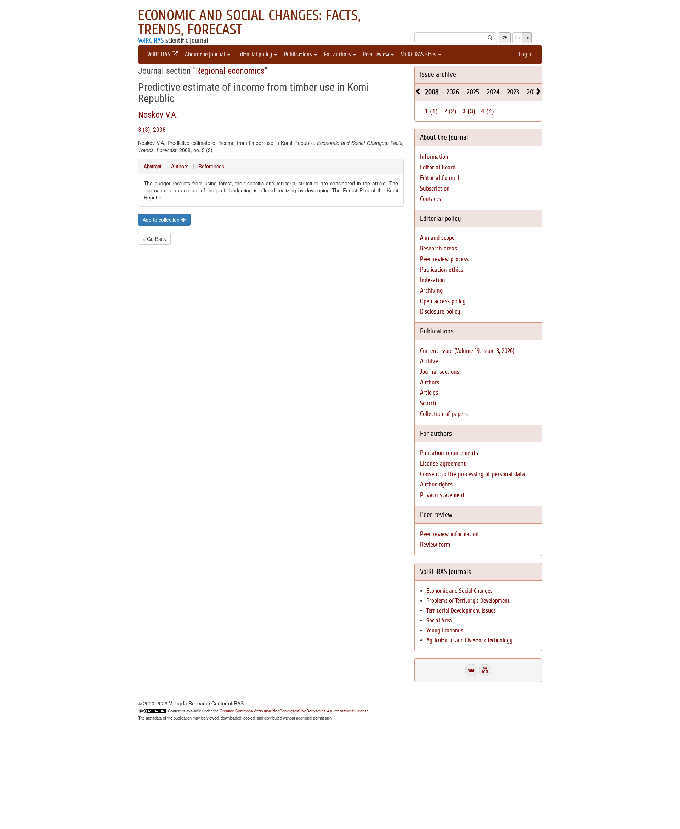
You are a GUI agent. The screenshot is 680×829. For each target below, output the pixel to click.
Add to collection (162, 219)
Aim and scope (437, 238)
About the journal (206, 54)
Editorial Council (439, 178)
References (211, 166)
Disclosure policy (440, 311)
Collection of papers (444, 414)
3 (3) (468, 110)
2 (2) (450, 110)
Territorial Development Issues (461, 610)
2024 (493, 92)
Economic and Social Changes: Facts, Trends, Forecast (249, 22)
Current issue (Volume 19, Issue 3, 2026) (467, 351)
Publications (298, 54)
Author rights (436, 484)
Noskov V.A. (158, 115)
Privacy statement (442, 495)
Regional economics (230, 71)
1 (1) (431, 110)
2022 (533, 92)
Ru (517, 37)
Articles (429, 392)
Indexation (432, 280)
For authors (338, 54)
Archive (429, 361)
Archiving (431, 290)
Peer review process (444, 259)
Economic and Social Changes (459, 590)
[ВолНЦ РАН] (471, 670)
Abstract (153, 166)
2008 (432, 92)
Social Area (439, 620)
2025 (473, 92)
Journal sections (439, 372)
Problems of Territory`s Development (468, 600)
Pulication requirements (449, 453)
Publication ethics (441, 269)
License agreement (443, 463)
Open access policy (443, 301)
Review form (435, 544)
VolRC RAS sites (419, 54)
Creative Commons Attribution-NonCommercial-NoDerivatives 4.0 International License (294, 711)
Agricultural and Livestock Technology (469, 640)
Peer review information (449, 534)
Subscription (435, 188)
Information (434, 156)
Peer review (376, 54)
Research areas (438, 248)
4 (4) (487, 110)
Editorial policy (255, 54)
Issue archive (438, 74)
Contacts (430, 199)
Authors (179, 166)
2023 (513, 92)
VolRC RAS (151, 40)
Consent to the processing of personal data (472, 474)
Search (428, 403)
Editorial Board (437, 167)
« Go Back (154, 238)
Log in (526, 54)
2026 (453, 92)
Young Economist (445, 630)
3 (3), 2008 (152, 129)
